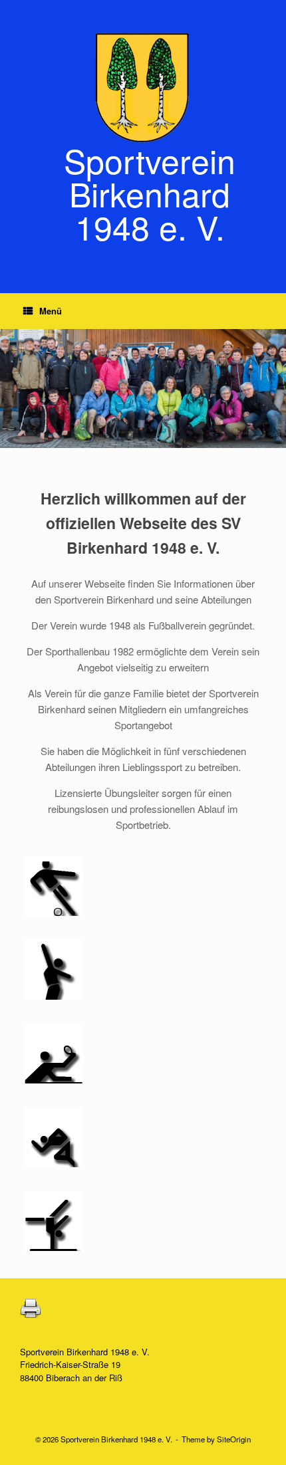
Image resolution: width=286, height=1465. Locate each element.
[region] (143, 388)
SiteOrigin (234, 1439)
